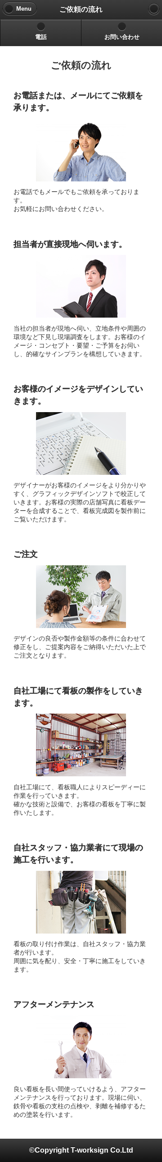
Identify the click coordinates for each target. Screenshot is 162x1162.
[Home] (154, 9)
